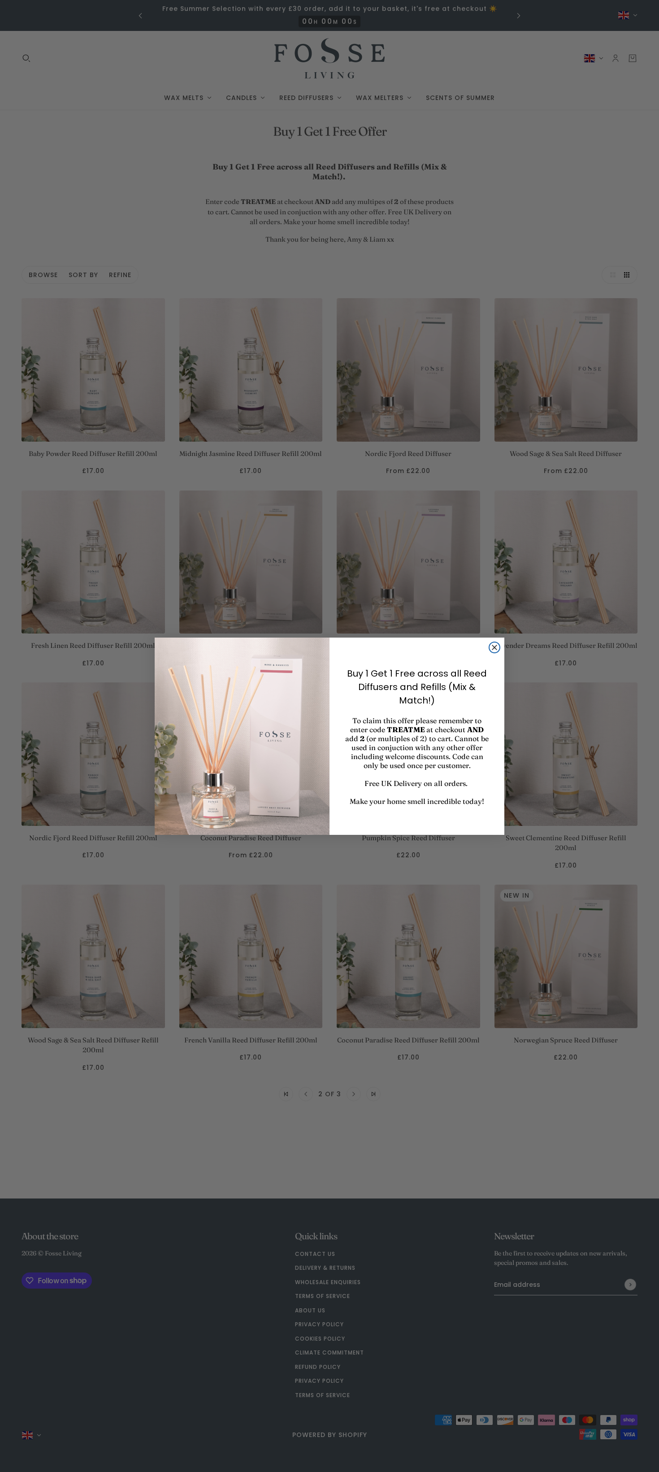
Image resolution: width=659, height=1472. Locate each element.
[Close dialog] (494, 647)
